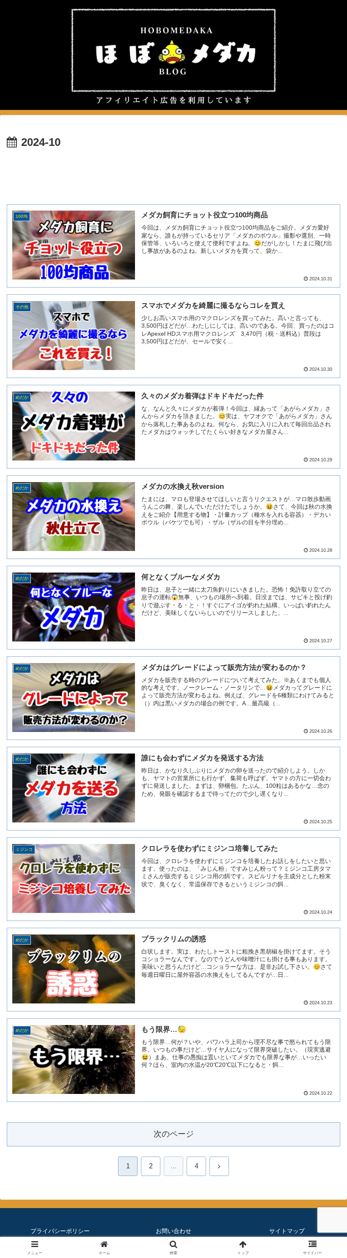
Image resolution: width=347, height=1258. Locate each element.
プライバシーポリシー (60, 1231)
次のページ (174, 1133)
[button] (321, 1089)
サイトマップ (287, 1231)
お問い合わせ (173, 1231)
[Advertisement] (173, 175)
